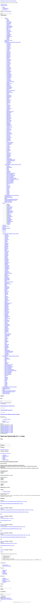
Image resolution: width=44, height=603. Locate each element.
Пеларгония (9, 129)
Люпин (8, 109)
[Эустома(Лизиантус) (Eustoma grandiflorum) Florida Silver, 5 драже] (12, 526)
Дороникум (9, 79)
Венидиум (9, 56)
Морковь (8, 185)
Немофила (7, 315)
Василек (8, 55)
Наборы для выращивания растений (11, 199)
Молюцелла (9, 117)
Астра (8, 50)
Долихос (8, 78)
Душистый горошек (10, 81)
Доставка (4, 225)
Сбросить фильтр (3, 402)
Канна (8, 89)
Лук (7, 184)
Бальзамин (9, 51)
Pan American (9, 31)
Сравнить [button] (2, 451)
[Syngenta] (9, 218)
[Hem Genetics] (10, 210)
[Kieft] (8, 213)
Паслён (8, 127)
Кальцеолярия (9, 87)
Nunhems (8, 30)
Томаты (8, 192)
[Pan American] (10, 216)
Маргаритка (9, 112)
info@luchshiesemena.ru (7, 11)
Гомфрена (6, 263)
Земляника (9, 171)
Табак (8, 148)
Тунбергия (7, 341)
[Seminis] (8, 217)
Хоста (6, 343)
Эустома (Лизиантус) (11, 160)
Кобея (8, 93)
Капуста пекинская (10, 179)
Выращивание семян (6, 228)
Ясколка (8, 163)
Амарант (6, 238)
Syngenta (8, 33)
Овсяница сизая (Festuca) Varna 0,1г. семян (7, 545)
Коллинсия (9, 95)
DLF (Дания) (9, 21)
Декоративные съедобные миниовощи (12, 195)
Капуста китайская (10, 176)
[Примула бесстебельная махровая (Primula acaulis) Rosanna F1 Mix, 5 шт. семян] (15, 534)
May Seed (8, 29)
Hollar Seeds (9, 27)
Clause (8, 20)
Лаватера (8, 101)
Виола (8, 58)
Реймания (8, 139)
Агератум (8, 44)
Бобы (8, 168)
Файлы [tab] (4, 457)
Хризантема (9, 152)
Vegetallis (8, 35)
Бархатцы (8, 52)
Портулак (8, 134)
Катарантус (9, 91)
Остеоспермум (9, 126)
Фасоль (8, 194)
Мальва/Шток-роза (10, 111)
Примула (8, 135)
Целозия (8, 153)
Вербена (8, 57)
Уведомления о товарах (7, 565)
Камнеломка (9, 88)
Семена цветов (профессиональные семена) (13, 42)
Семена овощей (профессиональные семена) (13, 164)
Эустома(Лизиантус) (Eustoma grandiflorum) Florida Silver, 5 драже (11, 528)
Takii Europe (9, 34)
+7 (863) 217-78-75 (3, 5)
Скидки (4, 227)
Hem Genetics (9, 25)
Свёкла (8, 191)
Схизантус (9, 147)
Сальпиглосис (9, 143)
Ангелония (9, 47)
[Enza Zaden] (9, 207)
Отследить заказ (5, 564)
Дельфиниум (9, 74)
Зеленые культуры (8, 196)
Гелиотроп (9, 63)
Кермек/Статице (10, 92)
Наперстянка (9, 120)
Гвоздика (8, 62)
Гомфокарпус (9, 71)
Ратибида (8, 138)
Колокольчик (9, 96)
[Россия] (8, 223)
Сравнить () (5, 9)
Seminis (8, 32)
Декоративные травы (8, 197)
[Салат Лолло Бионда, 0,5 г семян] (6, 518)
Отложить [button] (6, 451)
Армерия (8, 49)
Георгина (8, 64)
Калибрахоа (9, 86)
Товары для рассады (8, 201)
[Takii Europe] (9, 219)
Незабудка (9, 122)
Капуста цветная (10, 181)
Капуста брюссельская (11, 175)
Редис (8, 189)
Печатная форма (6, 459)
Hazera (8, 24)
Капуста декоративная (11, 90)
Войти (4, 7)
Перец (8, 188)
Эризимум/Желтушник (11, 159)
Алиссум (6, 237)
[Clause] (8, 205)
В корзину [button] (2, 445)
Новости (4, 571)
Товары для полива (8, 202)
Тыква (8, 193)
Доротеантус (9, 80)
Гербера (8, 65)
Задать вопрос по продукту (5, 453)
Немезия (8, 123)
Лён (7, 103)
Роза (7, 141)
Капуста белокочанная (11, 173)
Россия (8, 38)
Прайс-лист (7, 41)
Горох (8, 169)
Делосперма (9, 73)
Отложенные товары (8, 40)
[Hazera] (8, 209)
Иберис (8, 82)
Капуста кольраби (8, 368)
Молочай (8, 116)
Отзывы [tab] (4, 456)
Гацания (8, 61)
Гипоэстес (9, 67)
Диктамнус (9, 75)
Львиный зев (9, 108)
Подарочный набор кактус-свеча (11, 200)
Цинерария (9, 155)
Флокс (6, 342)
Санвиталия (9, 144)
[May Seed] (9, 214)
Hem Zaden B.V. (10, 26)
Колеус (8, 94)
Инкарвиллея (9, 83)
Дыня (8, 170)
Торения (8, 149)
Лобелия (8, 107)
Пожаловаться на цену (4, 449)
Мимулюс (8, 114)
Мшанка (8, 119)
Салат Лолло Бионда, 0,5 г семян (5, 520)
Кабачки (8, 172)
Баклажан (8, 166)
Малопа (8, 110)
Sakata (8, 39)
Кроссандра (9, 99)
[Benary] (8, 204)
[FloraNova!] (9, 208)
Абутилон (8, 43)
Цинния (8, 156)
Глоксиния (9, 69)
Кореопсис (9, 97)
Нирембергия (7, 316)
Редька (8, 190)
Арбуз (8, 165)
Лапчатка (8, 102)
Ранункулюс (9, 137)
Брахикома (9, 54)
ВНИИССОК (9, 36)
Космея (6, 289)
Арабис (8, 48)
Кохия (6, 290)
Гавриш (8, 37)
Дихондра (8, 77)
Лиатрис (8, 104)
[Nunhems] (9, 215)
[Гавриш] (9, 222)
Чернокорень (9, 158)
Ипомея (8, 84)
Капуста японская (10, 182)
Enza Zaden (9, 22)
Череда (8, 157)
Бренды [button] (6, 18)
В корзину (2, 507)
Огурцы (8, 186)
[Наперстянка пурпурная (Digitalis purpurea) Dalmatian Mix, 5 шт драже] (13, 501)
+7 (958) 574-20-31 (3, 4)
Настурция (9, 121)
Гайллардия (9, 59)
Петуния (8, 131)
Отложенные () (6, 8)
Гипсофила (9, 68)
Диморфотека (9, 76)
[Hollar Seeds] (9, 212)
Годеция (8, 70)
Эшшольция (9, 162)
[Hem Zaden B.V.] (10, 211)
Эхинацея (8, 161)
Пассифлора (9, 128)
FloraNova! (9, 23)
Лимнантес (9, 105)
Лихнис (8, 106)
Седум (8, 145)
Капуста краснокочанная (9, 369)
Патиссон (8, 187)
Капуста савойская (10, 180)
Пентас (8, 130)
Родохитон (9, 140)
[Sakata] (8, 224)
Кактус (6, 198)
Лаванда (8, 100)
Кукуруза (8, 183)
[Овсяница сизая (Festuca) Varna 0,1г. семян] (8, 543)
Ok (1, 600)
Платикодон (9, 132)
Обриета (6, 317)
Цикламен (9, 154)
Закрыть (2, 478)
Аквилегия (7, 236)
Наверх (1, 551)
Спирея (8, 146)
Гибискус (8, 66)
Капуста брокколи (10, 174)
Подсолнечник (9, 133)
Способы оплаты (6, 226)
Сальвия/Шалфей (10, 142)
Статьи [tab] (4, 458)
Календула (9, 85)
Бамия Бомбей (9, 167)
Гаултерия (9, 60)
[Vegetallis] (9, 220)
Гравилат (6, 264)
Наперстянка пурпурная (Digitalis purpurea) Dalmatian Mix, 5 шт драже (11, 503)
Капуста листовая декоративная (13, 178)
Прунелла (8, 136)
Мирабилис (9, 115)
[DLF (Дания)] (9, 206)
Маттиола (8, 113)
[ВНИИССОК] (10, 221)
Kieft (8, 28)
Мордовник (9, 118)
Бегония (8, 53)
